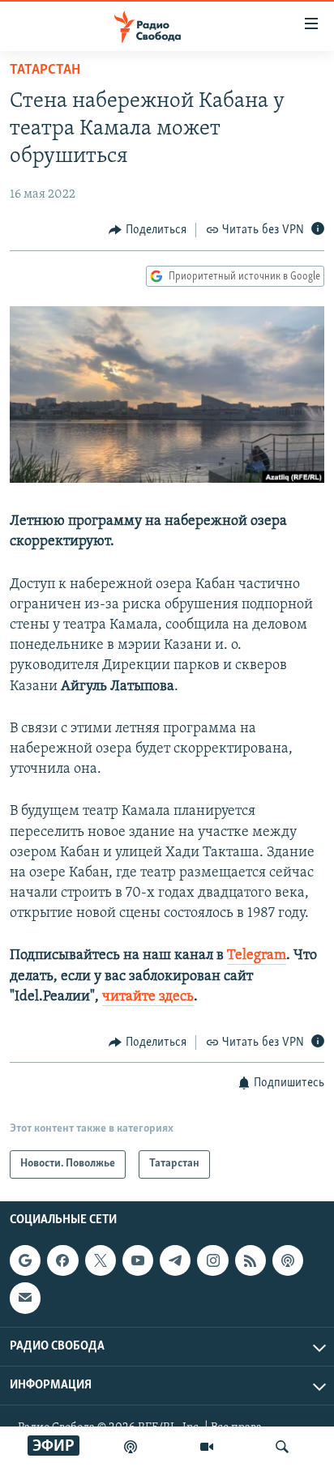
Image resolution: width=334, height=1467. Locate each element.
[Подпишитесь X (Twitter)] (100, 1260)
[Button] (147, 230)
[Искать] (282, 1446)
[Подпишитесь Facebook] (62, 1260)
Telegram (256, 956)
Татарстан (45, 70)
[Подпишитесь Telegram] (175, 1260)
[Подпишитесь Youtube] (137, 1260)
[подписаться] (25, 1297)
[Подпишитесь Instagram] (212, 1260)
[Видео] (206, 1446)
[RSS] (250, 1260)
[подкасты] (130, 1446)
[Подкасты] (287, 1260)
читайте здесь (148, 997)
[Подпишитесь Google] (25, 1260)
